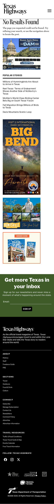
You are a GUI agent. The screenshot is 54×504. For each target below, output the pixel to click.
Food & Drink (7, 387)
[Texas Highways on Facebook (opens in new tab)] (5, 459)
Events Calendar (9, 443)
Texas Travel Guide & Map (12, 440)
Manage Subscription (11, 407)
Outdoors (6, 384)
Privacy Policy (40, 496)
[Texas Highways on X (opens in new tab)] (18, 459)
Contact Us (7, 410)
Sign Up (27, 309)
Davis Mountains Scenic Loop (17, 112)
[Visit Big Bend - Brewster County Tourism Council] (21, 193)
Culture (5, 391)
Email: (6, 301)
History (5, 358)
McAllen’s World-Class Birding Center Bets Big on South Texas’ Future (21, 99)
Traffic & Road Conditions (12, 437)
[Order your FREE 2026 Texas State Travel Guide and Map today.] (21, 262)
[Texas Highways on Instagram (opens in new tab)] (12, 459)
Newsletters (7, 414)
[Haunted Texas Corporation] (21, 68)
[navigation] (49, 10)
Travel (5, 381)
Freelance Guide (9, 364)
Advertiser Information (11, 423)
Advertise (6, 420)
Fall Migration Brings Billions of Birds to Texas (21, 106)
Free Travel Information (11, 446)
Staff (4, 361)
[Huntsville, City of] (21, 228)
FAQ (4, 368)
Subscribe (6, 404)
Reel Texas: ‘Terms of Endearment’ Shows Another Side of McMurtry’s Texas (20, 91)
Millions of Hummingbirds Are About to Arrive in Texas (20, 83)
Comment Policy (9, 417)
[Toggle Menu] (49, 10)
